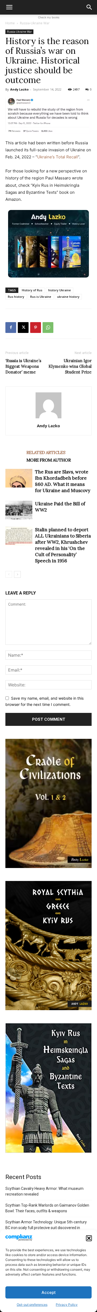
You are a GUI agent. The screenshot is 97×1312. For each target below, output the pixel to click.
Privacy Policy (67, 1305)
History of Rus (32, 290)
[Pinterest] (35, 327)
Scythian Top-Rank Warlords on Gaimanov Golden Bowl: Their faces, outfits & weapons (47, 1208)
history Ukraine (59, 290)
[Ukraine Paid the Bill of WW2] (18, 510)
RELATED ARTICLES (45, 452)
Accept (48, 1292)
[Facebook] (10, 327)
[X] (23, 327)
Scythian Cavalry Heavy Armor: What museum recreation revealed (44, 1191)
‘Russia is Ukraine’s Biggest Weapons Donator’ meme (23, 366)
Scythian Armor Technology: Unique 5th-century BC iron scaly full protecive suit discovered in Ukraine (46, 1228)
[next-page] (17, 574)
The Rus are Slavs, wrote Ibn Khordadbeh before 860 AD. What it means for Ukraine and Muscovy (62, 481)
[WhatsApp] (48, 327)
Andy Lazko (19, 89)
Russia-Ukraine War (35, 23)
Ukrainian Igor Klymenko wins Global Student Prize (70, 366)
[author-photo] (48, 418)
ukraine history (68, 297)
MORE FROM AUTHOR (48, 460)
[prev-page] (8, 574)
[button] (89, 1238)
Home (10, 23)
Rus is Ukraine (40, 297)
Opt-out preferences (32, 1305)
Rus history (16, 297)
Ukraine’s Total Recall (57, 156)
